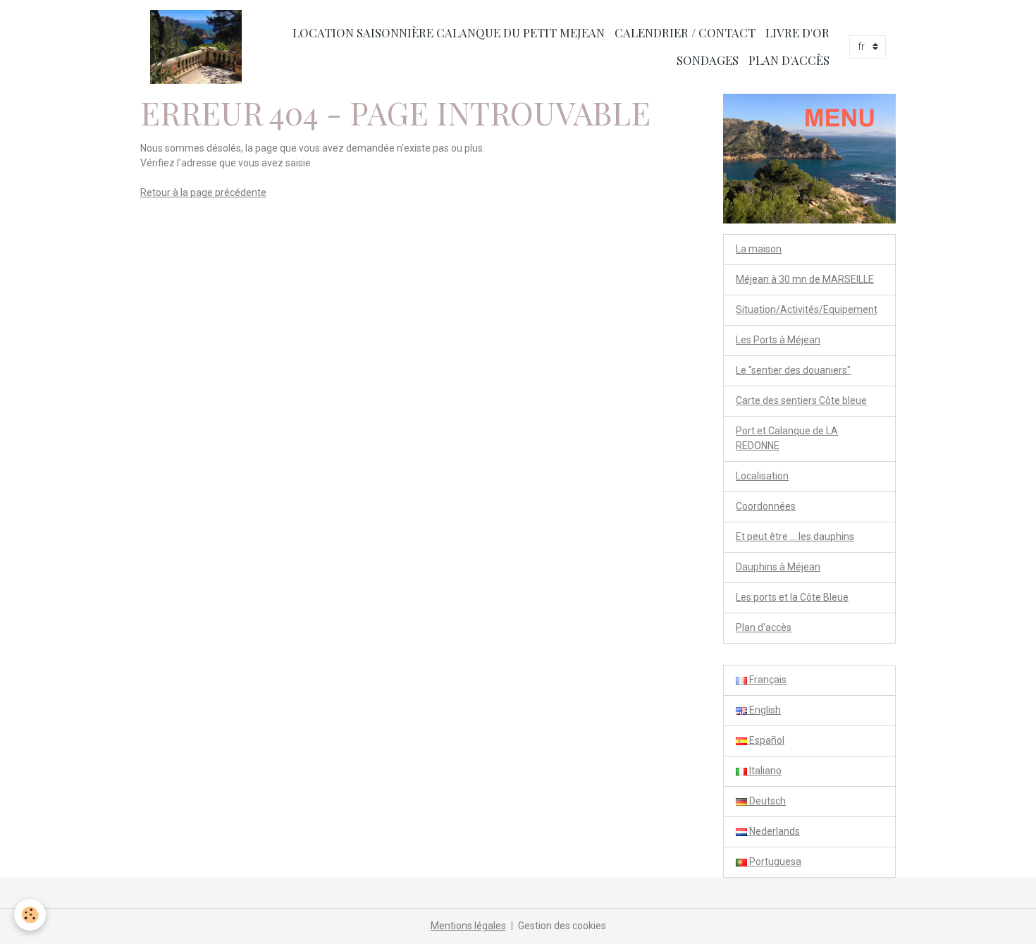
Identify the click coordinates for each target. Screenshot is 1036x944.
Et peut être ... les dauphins (795, 536)
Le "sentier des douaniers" (793, 370)
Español (765, 740)
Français (767, 679)
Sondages (708, 60)
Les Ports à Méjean (778, 339)
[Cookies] (30, 915)
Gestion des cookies (562, 925)
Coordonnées (766, 506)
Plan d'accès (789, 60)
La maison (759, 249)
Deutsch (766, 801)
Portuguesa (774, 861)
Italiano (764, 770)
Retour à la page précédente (203, 192)
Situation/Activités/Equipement (806, 309)
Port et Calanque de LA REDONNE (787, 438)
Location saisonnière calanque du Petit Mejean (448, 32)
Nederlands (773, 831)
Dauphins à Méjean (778, 566)
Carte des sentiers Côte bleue (801, 400)
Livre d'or (797, 32)
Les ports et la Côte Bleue (792, 597)
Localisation (762, 476)
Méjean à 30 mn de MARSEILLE (805, 279)
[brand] (196, 47)
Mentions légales (468, 925)
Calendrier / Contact (685, 32)
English (764, 710)
